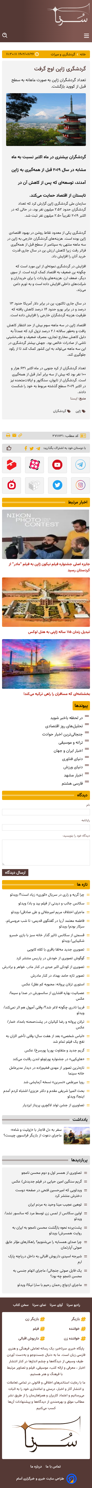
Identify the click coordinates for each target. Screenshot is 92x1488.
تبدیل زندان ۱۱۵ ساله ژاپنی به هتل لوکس (59, 632)
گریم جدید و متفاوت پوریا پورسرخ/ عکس (54, 1050)
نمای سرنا (39, 1305)
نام (88, 805)
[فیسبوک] (24, 448)
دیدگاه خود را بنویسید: (76, 835)
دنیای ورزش (73, 767)
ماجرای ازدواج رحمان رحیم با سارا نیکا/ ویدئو (49, 1285)
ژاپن (78, 411)
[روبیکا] (34, 486)
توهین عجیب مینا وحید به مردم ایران (55, 1204)
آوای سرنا (57, 1305)
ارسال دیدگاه (15, 872)
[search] (5, 35)
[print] (8, 435)
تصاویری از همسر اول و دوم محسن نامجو (51, 1173)
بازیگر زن (32, 1319)
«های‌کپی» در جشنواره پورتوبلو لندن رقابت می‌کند (48, 1059)
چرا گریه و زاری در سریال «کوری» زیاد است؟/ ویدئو (47, 895)
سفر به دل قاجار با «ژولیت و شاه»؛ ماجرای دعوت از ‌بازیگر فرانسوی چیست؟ (33, 1132)
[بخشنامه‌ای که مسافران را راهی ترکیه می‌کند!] (46, 664)
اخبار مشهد (73, 775)
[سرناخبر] (68, 14)
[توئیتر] (30, 448)
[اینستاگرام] (80, 486)
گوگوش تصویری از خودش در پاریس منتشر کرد (50, 958)
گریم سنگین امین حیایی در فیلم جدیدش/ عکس (47, 1181)
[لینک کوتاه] (20, 436)
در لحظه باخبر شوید (66, 718)
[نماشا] (11, 486)
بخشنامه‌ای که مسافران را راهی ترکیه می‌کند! (57, 694)
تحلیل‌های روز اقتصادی (64, 726)
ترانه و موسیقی (71, 742)
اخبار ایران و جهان (68, 750)
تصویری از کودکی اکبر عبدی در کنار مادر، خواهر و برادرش (43, 967)
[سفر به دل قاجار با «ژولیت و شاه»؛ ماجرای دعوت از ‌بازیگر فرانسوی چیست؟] (77, 1136)
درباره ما (36, 1466)
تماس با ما (54, 1466)
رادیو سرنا (74, 1305)
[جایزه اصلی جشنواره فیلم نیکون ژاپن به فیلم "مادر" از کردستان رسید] (46, 534)
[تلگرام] (37, 448)
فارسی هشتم (72, 783)
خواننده (74, 1329)
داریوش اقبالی (28, 1338)
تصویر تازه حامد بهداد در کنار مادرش (57, 975)
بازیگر (75, 1319)
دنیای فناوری (72, 759)
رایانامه (86, 820)
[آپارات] (34, 465)
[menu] (86, 36)
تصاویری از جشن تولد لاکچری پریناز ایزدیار (53, 1105)
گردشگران (59, 411)
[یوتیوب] (57, 465)
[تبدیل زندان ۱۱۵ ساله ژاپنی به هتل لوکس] (46, 602)
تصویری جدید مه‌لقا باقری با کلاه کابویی (55, 949)
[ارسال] (14, 435)
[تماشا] (11, 465)
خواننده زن (72, 1338)
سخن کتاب (21, 1305)
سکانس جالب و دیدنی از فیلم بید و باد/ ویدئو (51, 903)
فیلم (36, 1329)
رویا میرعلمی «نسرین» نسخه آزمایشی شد (54, 1082)
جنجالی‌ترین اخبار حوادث (62, 734)
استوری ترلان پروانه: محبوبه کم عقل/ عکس (53, 984)
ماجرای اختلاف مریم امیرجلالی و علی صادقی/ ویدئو (47, 912)
